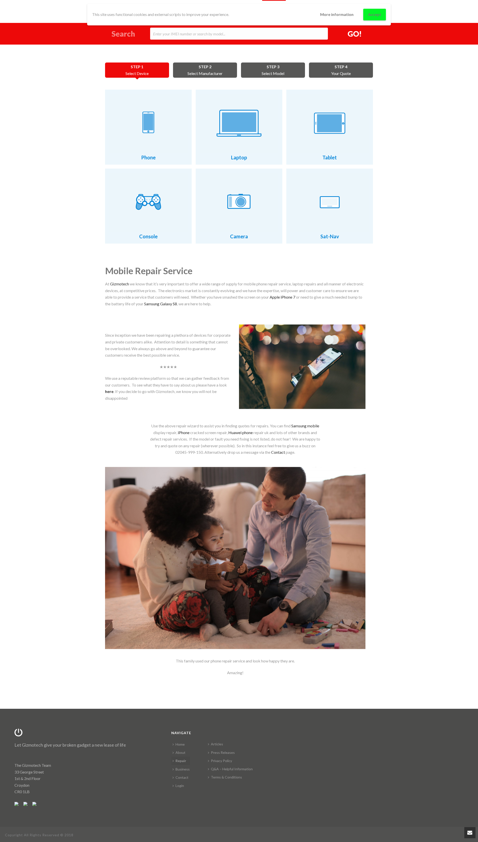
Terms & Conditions (226, 777)
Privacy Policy (221, 761)
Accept (374, 14)
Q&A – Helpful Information (232, 769)
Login (180, 785)
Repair (181, 761)
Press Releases (223, 752)
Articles (217, 744)
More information (337, 14)
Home (180, 744)
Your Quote (341, 70)
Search (123, 33)
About (180, 752)
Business (183, 769)
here (109, 391)
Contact (182, 777)
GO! (355, 33)
